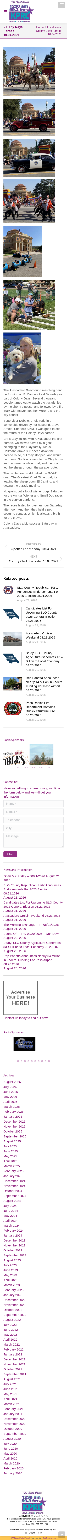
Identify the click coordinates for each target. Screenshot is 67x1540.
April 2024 (10, 1220)
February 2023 (13, 1289)
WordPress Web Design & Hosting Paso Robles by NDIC (33, 1529)
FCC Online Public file (42, 1521)
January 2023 (12, 1294)
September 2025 (14, 1135)
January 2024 (12, 1235)
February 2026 (13, 1111)
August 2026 (12, 1081)
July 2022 (10, 1324)
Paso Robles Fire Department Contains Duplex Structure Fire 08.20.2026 (40, 709)
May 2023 (10, 1274)
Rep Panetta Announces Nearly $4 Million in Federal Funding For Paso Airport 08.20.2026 (44, 684)
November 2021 (14, 1363)
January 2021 (12, 1413)
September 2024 (14, 1195)
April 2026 (10, 1101)
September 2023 (14, 1254)
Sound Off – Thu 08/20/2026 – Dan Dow (31, 934)
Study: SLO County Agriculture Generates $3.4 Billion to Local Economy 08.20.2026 (44, 659)
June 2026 (10, 1091)
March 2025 (11, 1165)
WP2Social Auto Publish (20, 1537)
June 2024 (10, 1210)
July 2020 (10, 1443)
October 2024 (12, 1190)
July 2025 (10, 1145)
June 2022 (10, 1329)
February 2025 (13, 1170)
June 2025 (10, 1150)
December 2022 (14, 1299)
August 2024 (12, 1200)
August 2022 (12, 1319)
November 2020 (14, 1423)
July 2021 (10, 1383)
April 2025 (10, 1160)
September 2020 (14, 1433)
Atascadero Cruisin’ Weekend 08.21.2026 (40, 635)
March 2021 (11, 1403)
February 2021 (13, 1408)
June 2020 (10, 1448)
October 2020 (12, 1428)
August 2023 (12, 1259)
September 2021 (14, 1373)
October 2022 (12, 1309)
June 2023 (10, 1269)
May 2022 (10, 1334)
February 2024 (13, 1230)
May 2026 (10, 1096)
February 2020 (13, 1467)
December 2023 (14, 1240)
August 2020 (12, 1438)
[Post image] (8, 590)
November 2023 (14, 1244)
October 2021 (12, 1368)
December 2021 (14, 1358)
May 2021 (10, 1393)
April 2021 (10, 1398)
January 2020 (12, 1472)
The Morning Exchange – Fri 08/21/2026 (31, 925)
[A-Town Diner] (32, 757)
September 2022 (14, 1314)
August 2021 (12, 1378)
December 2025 (14, 1121)
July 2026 (10, 1086)
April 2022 (10, 1339)
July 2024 (10, 1205)
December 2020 (14, 1418)
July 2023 (10, 1264)
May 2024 (10, 1215)
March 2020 (11, 1462)
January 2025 (12, 1175)
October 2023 (12, 1249)
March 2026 (11, 1106)
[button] (18, 768)
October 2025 (12, 1130)
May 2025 (10, 1155)
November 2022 (14, 1304)
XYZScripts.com (49, 1537)
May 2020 (10, 1453)
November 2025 (14, 1126)
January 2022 (12, 1353)
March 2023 (11, 1284)
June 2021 (10, 1388)
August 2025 (12, 1140)
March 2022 (11, 1344)
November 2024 (14, 1185)
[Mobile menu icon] (61, 5)
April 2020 (10, 1458)
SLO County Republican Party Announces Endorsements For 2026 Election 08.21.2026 (38, 592)
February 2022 (13, 1349)
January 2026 (12, 1116)
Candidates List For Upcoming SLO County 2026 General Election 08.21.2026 (41, 614)
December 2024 (14, 1180)
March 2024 (11, 1225)
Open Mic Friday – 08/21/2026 (24, 876)
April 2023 (10, 1279)
